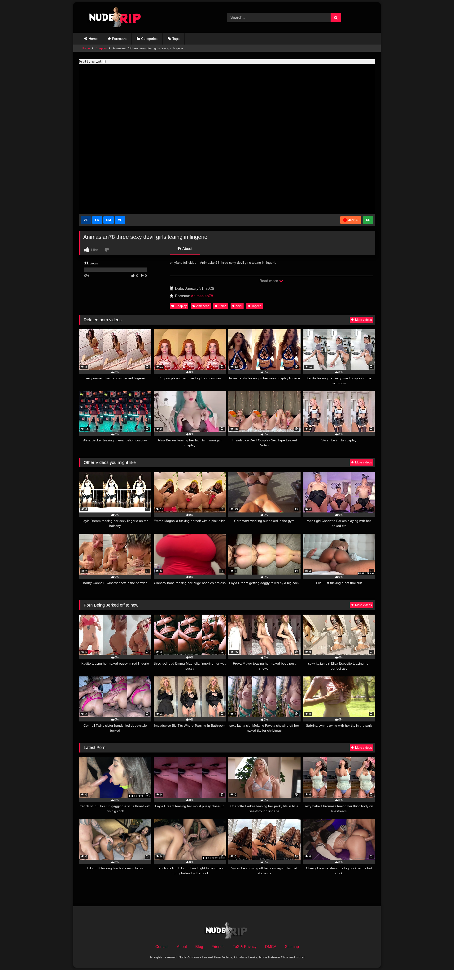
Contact (161, 947)
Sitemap (292, 947)
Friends (218, 947)
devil (239, 306)
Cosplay (101, 48)
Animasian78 (202, 296)
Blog (199, 947)
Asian (222, 306)
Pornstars (119, 39)
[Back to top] (439, 956)
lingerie (256, 306)
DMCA (270, 947)
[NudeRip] (112, 17)
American (202, 306)
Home (93, 39)
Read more (269, 281)
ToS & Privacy (245, 947)
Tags (175, 39)
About (187, 249)
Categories (149, 39)
